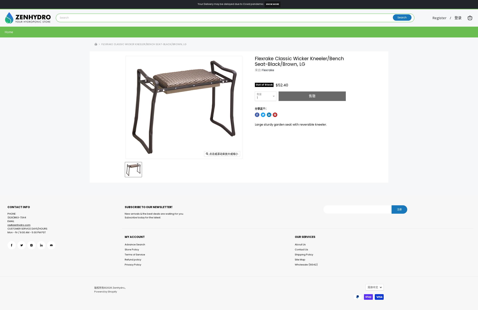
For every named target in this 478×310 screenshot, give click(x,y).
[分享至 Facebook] (257, 115)
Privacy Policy (133, 264)
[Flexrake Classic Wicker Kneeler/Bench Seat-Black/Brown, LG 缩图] (133, 169)
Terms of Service (135, 254)
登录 (458, 18)
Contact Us (301, 249)
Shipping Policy (304, 254)
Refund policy (133, 259)
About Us (300, 244)
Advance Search (135, 244)
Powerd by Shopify (105, 291)
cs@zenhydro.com (18, 225)
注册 (399, 209)
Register (439, 18)
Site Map (300, 259)
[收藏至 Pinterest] (275, 115)
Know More (272, 4)
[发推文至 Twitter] (263, 115)
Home (9, 32)
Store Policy (132, 249)
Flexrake (268, 70)
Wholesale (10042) (306, 264)
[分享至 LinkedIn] (269, 115)
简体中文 (373, 287)
